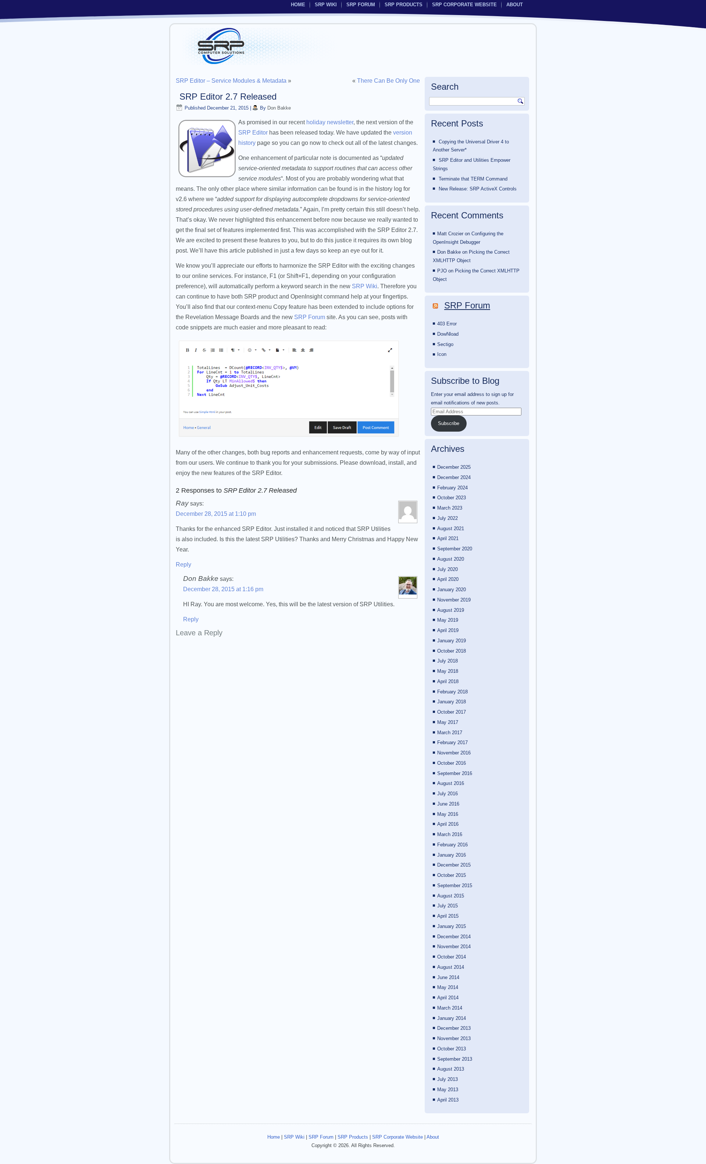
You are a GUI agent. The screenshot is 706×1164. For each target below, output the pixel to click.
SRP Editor (253, 132)
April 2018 (448, 681)
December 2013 (454, 1028)
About (514, 4)
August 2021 (450, 528)
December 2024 (454, 477)
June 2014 (448, 977)
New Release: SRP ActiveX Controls (478, 189)
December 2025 (454, 467)
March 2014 (449, 1008)
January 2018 (451, 701)
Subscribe (448, 423)
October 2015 (451, 875)
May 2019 (447, 620)
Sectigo (445, 344)
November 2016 (454, 753)
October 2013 (451, 1048)
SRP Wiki (326, 4)
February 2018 (452, 692)
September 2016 (454, 773)
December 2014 (454, 936)
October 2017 (451, 712)
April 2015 (448, 916)
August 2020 (450, 559)
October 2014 (451, 957)
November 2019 (454, 600)
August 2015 (450, 896)
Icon (441, 354)
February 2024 (452, 487)
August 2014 (450, 967)
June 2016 (448, 804)
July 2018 (447, 661)
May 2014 (447, 987)
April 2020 (448, 579)
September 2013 (454, 1059)
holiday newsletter (329, 122)
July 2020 (447, 569)
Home (298, 4)
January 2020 (451, 589)
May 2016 (447, 814)
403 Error (447, 323)
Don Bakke (279, 108)
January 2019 (451, 640)
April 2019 (448, 630)
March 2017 (449, 732)
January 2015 (451, 926)
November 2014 (454, 946)
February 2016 (452, 844)
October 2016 (451, 763)
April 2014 (448, 997)
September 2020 (454, 548)
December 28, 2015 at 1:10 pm (216, 514)
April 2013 (448, 1100)
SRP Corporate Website (464, 4)
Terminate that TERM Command (473, 179)
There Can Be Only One (388, 81)
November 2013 (454, 1038)
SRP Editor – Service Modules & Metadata (231, 81)
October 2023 (451, 497)
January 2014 (451, 1018)
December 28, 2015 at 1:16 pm (223, 589)
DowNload (448, 334)
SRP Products (403, 4)
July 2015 (447, 905)
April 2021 (448, 538)
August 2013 (450, 1069)
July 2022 (447, 518)
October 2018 (451, 651)
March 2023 (449, 508)
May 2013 (447, 1089)
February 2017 (452, 742)
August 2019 (450, 610)
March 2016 (449, 834)
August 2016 (450, 783)
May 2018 (447, 671)
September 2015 (454, 885)
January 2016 (451, 855)
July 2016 (447, 793)
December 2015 (454, 865)
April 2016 (448, 824)
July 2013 (447, 1079)
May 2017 (447, 722)
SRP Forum (360, 4)
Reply (183, 564)
